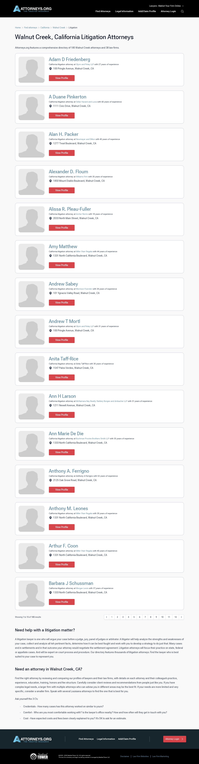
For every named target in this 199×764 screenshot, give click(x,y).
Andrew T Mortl (64, 321)
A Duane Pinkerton (67, 97)
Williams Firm (82, 177)
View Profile (61, 78)
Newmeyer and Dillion (86, 139)
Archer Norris (82, 214)
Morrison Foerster (84, 289)
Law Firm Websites (141, 756)
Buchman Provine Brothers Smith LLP (93, 439)
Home (18, 27)
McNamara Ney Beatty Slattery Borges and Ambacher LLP (102, 401)
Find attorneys (30, 27)
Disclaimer (124, 756)
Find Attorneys (103, 11)
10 (162, 617)
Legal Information (124, 11)
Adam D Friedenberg (69, 59)
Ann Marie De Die (66, 433)
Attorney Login (168, 11)
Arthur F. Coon (63, 546)
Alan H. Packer (63, 134)
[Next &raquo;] (181, 617)
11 (169, 617)
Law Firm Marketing (160, 756)
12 (175, 617)
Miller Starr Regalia (84, 251)
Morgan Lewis (82, 588)
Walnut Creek (59, 27)
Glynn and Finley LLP (85, 64)
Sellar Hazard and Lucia (86, 102)
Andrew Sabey (63, 284)
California (44, 27)
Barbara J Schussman (71, 583)
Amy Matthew (63, 246)
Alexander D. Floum (68, 171)
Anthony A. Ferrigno (69, 471)
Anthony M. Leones (68, 508)
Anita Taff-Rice (63, 359)
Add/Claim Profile (147, 11)
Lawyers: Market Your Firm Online (165, 6)
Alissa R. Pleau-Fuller (70, 209)
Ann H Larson (62, 396)
